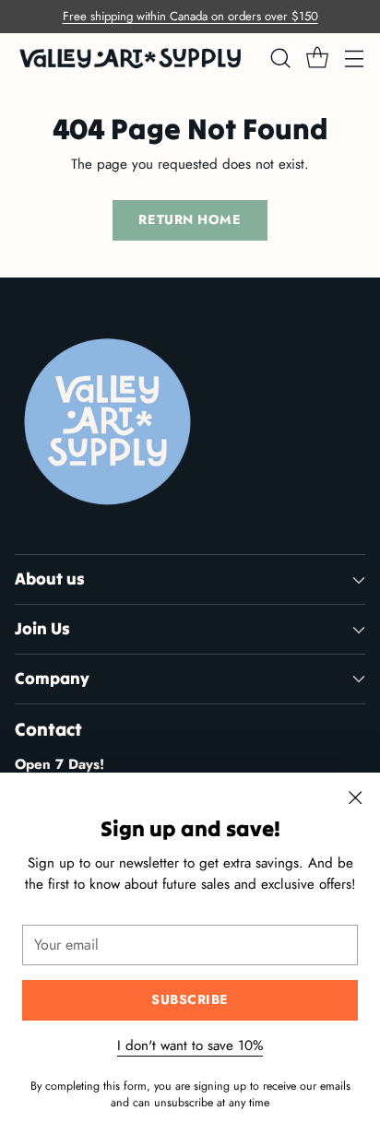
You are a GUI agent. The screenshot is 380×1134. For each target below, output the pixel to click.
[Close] (355, 797)
